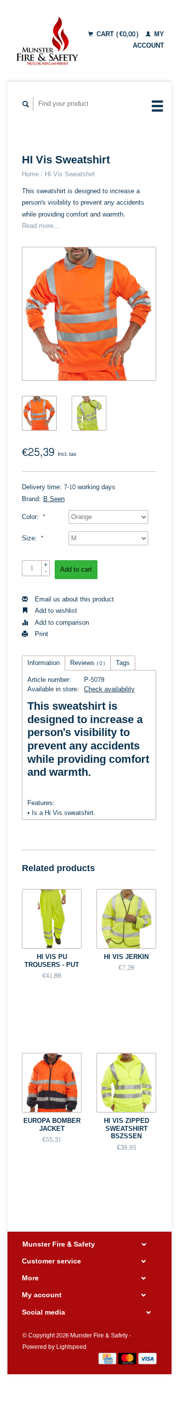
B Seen (54, 499)
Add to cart (76, 570)
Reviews (87, 663)
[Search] (25, 104)
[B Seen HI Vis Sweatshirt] (89, 313)
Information (43, 663)
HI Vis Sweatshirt (70, 174)
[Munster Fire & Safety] (47, 40)
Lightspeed (71, 1347)
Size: (32, 538)
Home (30, 174)
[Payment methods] (108, 1361)
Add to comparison (61, 623)
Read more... (40, 226)
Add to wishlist (55, 611)
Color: (33, 517)
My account (148, 40)
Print (40, 634)
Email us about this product (73, 599)
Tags (123, 663)
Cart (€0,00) (117, 34)
